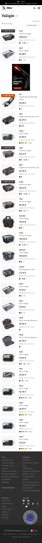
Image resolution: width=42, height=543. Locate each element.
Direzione (5, 482)
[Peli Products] (24, 504)
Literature (5, 512)
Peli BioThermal (8, 488)
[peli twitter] (38, 504)
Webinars (5, 515)
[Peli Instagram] (28, 504)
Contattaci (27, 460)
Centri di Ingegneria (9, 474)
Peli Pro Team (7, 509)
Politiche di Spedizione (31, 490)
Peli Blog (5, 517)
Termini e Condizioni (9, 534)
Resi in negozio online (31, 482)
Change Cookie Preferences (21, 537)
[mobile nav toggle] (39, 7)
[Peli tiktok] (33, 504)
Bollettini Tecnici (29, 474)
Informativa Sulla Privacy (29, 534)
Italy (35, 530)
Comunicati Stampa (9, 471)
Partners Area (28, 468)
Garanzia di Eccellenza (31, 471)
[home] (7, 8)
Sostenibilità (6, 479)
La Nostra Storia (8, 460)
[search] (34, 8)
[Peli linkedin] (28, 501)
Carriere (5, 468)
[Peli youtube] (24, 501)
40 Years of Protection (10, 477)
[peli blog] (26, 507)
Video (4, 506)
